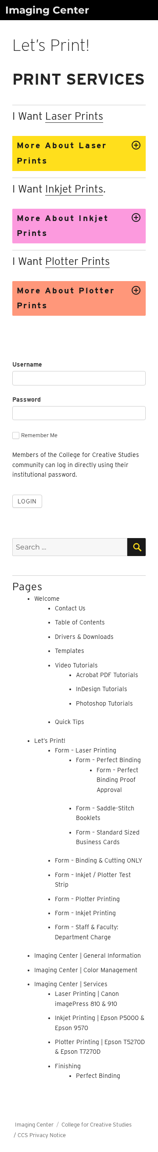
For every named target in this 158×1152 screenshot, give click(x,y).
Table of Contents (80, 622)
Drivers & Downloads (84, 636)
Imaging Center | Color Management (85, 970)
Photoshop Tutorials (104, 703)
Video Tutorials (76, 665)
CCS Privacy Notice (42, 1135)
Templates (69, 650)
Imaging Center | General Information (87, 955)
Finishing (68, 1066)
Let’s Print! (49, 740)
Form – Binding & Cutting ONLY (98, 860)
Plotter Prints (77, 261)
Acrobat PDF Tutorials (107, 674)
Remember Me (39, 435)
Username (27, 364)
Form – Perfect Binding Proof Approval (117, 780)
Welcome (47, 598)
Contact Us (70, 608)
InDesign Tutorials (101, 688)
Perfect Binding (98, 1075)
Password (26, 399)
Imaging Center (47, 10)
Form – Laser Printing (85, 750)
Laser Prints (74, 116)
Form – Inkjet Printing (85, 913)
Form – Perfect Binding (108, 759)
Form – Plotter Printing (87, 898)
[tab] (79, 153)
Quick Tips (69, 721)
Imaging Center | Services (71, 984)
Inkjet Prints (74, 188)
